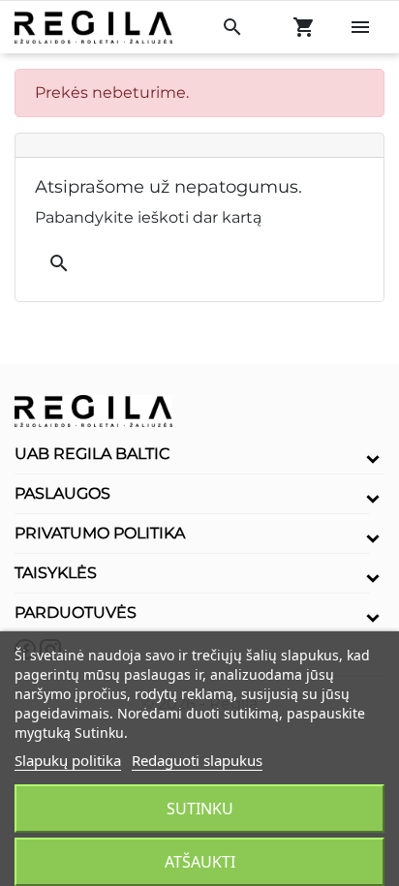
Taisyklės (56, 573)
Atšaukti (200, 861)
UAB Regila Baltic (92, 453)
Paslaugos (62, 493)
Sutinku (200, 808)
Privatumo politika (100, 533)
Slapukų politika (68, 760)
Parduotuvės (76, 612)
